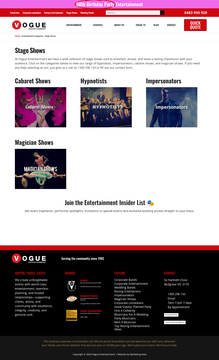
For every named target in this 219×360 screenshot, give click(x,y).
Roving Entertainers (127, 291)
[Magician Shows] (44, 169)
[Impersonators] (175, 107)
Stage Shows (71, 12)
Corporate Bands (125, 280)
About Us (119, 25)
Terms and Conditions (174, 322)
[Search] (162, 12)
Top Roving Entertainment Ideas (131, 327)
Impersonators (124, 295)
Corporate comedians (32, 12)
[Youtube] (30, 324)
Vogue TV (141, 25)
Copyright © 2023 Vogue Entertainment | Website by (101, 354)
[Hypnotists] (109, 107)
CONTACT (171, 25)
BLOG (156, 25)
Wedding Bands (87, 12)
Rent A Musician (125, 322)
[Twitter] (37, 324)
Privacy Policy (171, 315)
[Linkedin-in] (23, 324)
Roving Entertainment (53, 12)
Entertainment (74, 25)
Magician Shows (125, 299)
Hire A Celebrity (124, 310)
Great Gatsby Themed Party (132, 307)
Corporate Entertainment (131, 283)
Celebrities (15, 12)
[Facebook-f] (17, 324)
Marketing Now (138, 354)
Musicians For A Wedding (131, 314)
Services (98, 25)
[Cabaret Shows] (44, 107)
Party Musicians (125, 318)
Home (17, 36)
